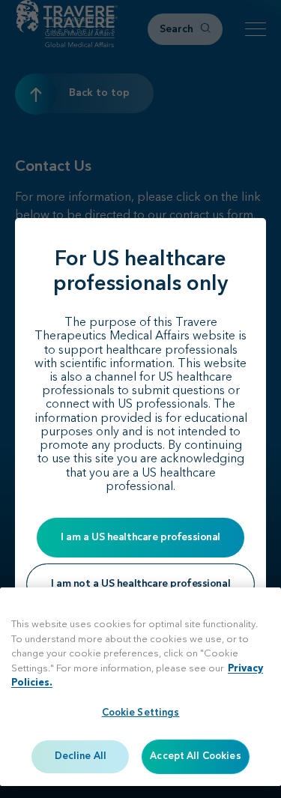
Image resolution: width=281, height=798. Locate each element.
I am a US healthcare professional (140, 537)
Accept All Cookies (195, 756)
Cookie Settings (141, 713)
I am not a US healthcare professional (140, 583)
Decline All (80, 756)
